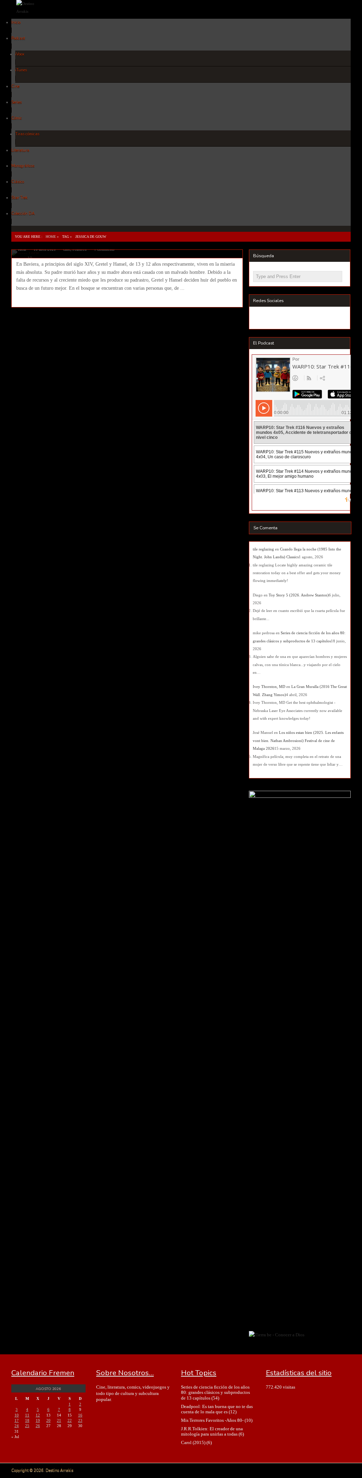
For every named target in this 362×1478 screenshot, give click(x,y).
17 (16, 1420)
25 (27, 1426)
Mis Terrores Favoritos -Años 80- (212, 1420)
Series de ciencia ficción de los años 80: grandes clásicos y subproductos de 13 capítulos (215, 1392)
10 (16, 1415)
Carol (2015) (193, 1442)
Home (51, 237)
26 (38, 1426)
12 (38, 1415)
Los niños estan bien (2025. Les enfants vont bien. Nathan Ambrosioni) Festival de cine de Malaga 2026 (298, 740)
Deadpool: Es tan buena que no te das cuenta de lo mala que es (217, 1409)
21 (59, 1420)
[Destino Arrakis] (31, 11)
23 (80, 1420)
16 (80, 1415)
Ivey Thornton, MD (269, 686)
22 (70, 1420)
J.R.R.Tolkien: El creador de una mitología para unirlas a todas (212, 1431)
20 (48, 1420)
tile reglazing (263, 549)
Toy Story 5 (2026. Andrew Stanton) (299, 595)
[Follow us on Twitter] (286, 318)
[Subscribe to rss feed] (259, 318)
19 (38, 1420)
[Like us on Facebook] (273, 318)
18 (27, 1420)
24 (16, 1426)
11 (27, 1415)
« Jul (15, 1437)
